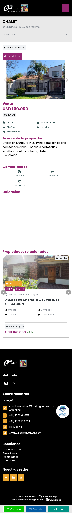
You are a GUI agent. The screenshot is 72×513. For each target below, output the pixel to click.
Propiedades (10, 457)
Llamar (59, 509)
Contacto (9, 460)
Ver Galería (14, 56)
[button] (67, 79)
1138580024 (15, 427)
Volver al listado (16, 47)
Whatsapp (15, 509)
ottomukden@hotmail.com (25, 433)
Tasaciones (10, 453)
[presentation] (3, 292)
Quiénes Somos (12, 449)
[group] (36, 79)
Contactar (37, 509)
